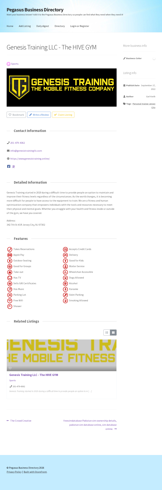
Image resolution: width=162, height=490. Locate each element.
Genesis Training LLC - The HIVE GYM (33, 375)
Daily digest (42, 26)
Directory (60, 26)
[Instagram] (13, 166)
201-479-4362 (17, 142)
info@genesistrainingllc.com (26, 150)
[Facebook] (9, 166)
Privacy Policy (14, 471)
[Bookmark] (10, 368)
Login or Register (79, 26)
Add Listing (25, 26)
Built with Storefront (35, 471)
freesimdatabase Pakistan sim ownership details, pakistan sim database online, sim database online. (89, 424)
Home (10, 26)
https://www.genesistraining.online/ (30, 158)
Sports (12, 380)
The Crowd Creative (20, 421)
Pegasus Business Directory (35, 9)
